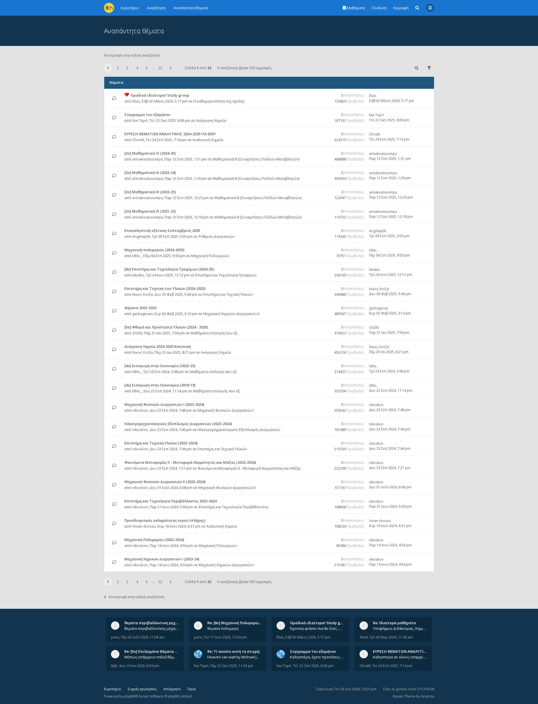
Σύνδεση (379, 7)
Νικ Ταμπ (140, 120)
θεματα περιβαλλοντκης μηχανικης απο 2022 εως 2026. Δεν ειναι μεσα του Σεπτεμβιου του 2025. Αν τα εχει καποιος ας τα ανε (151, 628)
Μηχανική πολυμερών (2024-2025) (154, 249)
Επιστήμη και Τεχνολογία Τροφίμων (225, 275)
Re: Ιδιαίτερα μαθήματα (394, 622)
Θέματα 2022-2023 (140, 307)
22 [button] (160, 68)
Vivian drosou (144, 526)
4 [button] (137, 68)
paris (115, 637)
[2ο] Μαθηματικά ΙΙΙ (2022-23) (150, 191)
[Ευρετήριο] (109, 8)
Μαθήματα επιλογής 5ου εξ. (214, 332)
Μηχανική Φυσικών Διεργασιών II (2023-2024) (164, 481)
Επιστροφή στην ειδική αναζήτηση (132, 55)
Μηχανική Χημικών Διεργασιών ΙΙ (231, 313)
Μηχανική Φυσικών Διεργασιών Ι (226, 410)
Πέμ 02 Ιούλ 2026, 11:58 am (142, 637)
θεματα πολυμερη (222, 628)
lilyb (114, 665)
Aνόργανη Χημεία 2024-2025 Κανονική (157, 346)
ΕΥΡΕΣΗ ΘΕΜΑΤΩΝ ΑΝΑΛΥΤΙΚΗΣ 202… (406, 651)
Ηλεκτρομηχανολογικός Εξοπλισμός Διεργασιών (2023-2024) (178, 423)
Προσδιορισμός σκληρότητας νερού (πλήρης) (164, 520)
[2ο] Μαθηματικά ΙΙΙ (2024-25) (150, 153)
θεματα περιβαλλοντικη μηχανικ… (155, 622)
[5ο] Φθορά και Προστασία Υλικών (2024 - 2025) (166, 327)
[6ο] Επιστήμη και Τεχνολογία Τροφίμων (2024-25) (169, 269)
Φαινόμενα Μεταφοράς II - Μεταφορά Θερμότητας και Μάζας (249, 468)
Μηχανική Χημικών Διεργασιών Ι (226, 564)
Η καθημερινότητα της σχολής (219, 101)
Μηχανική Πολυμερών (210, 255)
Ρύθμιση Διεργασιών (216, 236)
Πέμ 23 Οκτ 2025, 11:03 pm (231, 665)
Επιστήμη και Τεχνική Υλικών (227, 294)
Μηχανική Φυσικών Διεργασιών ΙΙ (227, 487)
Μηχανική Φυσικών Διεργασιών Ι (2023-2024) (164, 404)
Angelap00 (141, 236)
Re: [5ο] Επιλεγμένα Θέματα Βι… (152, 651)
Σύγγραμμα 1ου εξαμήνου (147, 114)
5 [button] (147, 68)
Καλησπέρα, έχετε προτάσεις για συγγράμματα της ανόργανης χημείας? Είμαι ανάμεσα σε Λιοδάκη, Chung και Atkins (317, 656)
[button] (171, 68)
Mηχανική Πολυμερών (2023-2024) (154, 539)
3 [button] (127, 68)
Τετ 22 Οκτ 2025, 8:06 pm (313, 665)
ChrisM (138, 139)
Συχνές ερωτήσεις (142, 689)
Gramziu (427, 696)
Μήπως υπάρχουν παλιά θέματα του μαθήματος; (151, 656)
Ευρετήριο (112, 689)
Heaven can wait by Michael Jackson (234, 656)
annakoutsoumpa (147, 159)
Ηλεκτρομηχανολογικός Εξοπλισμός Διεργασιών (239, 429)
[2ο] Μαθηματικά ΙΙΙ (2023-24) (150, 172)
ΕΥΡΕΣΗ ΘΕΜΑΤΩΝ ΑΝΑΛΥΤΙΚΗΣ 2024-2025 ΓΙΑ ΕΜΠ (169, 133)
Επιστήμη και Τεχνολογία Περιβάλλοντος (233, 506)
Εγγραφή (401, 7)
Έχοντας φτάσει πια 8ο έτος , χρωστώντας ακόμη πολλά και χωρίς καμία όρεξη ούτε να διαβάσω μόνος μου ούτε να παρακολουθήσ (317, 628)
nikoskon (140, 410)
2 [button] (118, 68)
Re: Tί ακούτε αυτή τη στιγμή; (233, 651)
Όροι (191, 689)
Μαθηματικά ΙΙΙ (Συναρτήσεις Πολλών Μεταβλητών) (256, 159)
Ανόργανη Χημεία (211, 120)
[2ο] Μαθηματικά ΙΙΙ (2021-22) (150, 211)
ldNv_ (137, 255)
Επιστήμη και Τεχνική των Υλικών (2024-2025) (164, 288)
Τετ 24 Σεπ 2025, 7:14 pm (392, 665)
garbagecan (142, 313)
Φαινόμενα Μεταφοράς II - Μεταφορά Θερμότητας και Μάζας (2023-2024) (190, 462)
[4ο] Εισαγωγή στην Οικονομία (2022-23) (159, 365)
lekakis (138, 275)
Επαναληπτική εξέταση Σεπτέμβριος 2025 (162, 230)
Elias (136, 101)
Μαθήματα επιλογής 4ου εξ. (213, 371)
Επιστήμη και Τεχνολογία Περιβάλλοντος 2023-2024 (170, 500)
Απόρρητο (172, 689)
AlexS (364, 637)
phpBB (129, 696)
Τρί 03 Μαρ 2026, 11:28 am (391, 637)
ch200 (137, 332)
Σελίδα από (198, 68)
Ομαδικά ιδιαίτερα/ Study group (160, 95)
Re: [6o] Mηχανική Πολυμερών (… (236, 622)
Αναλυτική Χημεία (208, 139)
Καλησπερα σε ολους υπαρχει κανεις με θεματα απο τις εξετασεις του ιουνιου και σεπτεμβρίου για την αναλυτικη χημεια (400, 656)
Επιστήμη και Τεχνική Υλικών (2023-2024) (161, 443)
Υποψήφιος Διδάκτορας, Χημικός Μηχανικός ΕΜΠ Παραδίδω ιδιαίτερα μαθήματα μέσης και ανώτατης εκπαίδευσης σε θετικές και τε (400, 628)
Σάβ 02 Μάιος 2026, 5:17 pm (307, 637)
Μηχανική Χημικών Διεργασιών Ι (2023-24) (161, 558)
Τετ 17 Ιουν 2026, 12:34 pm (225, 637)
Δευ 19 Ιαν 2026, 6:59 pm (139, 665)
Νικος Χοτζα (142, 294)
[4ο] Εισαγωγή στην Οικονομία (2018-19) (159, 385)
